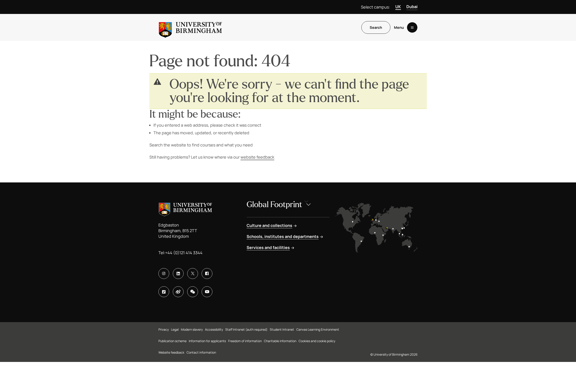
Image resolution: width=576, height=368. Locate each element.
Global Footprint (274, 204)
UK (398, 6)
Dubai (412, 6)
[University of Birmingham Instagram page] (163, 273)
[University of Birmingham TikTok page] (163, 291)
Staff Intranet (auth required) (246, 329)
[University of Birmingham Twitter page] (192, 273)
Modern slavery (192, 329)
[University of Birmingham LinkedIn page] (178, 273)
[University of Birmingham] (190, 27)
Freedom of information (245, 341)
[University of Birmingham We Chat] (192, 291)
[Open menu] (412, 27)
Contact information (201, 352)
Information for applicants (207, 341)
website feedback (257, 157)
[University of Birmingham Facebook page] (207, 273)
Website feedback (171, 352)
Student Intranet (282, 329)
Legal (175, 329)
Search (376, 27)
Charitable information (280, 341)
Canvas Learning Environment (317, 329)
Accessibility (214, 329)
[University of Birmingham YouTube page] (207, 291)
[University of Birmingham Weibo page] (178, 291)
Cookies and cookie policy (317, 341)
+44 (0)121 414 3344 (183, 252)
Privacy (163, 329)
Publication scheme (172, 341)
